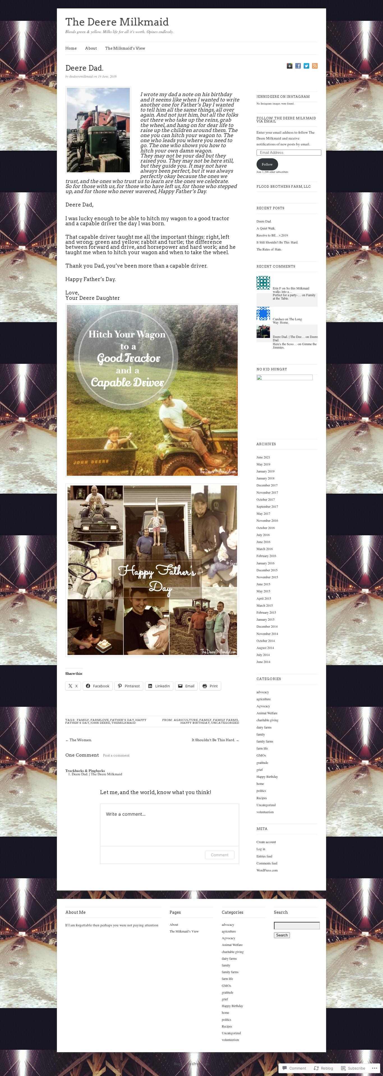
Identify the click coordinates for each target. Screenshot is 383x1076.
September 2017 (267, 506)
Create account (266, 842)
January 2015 (265, 619)
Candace (278, 319)
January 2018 (265, 478)
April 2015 (264, 598)
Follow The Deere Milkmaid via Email (286, 119)
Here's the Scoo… (285, 344)
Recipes (262, 798)
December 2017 (267, 485)
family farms (225, 720)
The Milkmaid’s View (125, 48)
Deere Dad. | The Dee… (289, 336)
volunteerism (265, 812)
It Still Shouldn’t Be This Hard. (277, 242)
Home (71, 48)
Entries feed (264, 856)
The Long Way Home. (287, 320)
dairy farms (264, 727)
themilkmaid (124, 722)
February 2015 (266, 612)
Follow (267, 164)
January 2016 (265, 563)
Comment (220, 854)
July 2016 (263, 534)
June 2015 (263, 584)
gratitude (262, 762)
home (260, 783)
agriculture (186, 720)
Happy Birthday (195, 722)
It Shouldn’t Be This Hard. (213, 740)
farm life (262, 748)
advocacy (263, 692)
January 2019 (265, 471)
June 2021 (263, 457)
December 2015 (267, 570)
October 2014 (266, 640)
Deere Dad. (264, 221)
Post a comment (116, 755)
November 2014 (267, 633)
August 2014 (265, 647)
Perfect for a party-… (287, 295)
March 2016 (265, 548)
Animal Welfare (267, 713)
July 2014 (263, 654)
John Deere (100, 722)
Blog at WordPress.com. (192, 1064)
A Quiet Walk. (266, 228)
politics (261, 790)
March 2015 (265, 605)
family (83, 720)
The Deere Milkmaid (117, 22)
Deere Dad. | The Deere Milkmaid (97, 773)
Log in (261, 849)
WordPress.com (267, 870)
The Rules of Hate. (269, 249)
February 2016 (266, 555)
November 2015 (267, 577)
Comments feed (267, 863)
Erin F (277, 288)
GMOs (261, 755)
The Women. (81, 740)
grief (260, 769)
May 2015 (263, 591)
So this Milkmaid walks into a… (291, 290)
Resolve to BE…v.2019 (272, 235)
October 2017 (266, 499)
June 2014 (263, 661)
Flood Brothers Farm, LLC (284, 187)
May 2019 (263, 464)
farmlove (100, 720)
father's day (122, 720)
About (91, 48)
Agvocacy (263, 706)
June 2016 (263, 541)
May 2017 (263, 513)
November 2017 (267, 492)
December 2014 (267, 626)
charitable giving (267, 720)
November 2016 (267, 520)
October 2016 (266, 527)
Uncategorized (225, 722)
